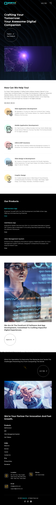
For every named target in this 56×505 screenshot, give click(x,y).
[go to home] (10, 3)
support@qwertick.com (17, 488)
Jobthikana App (10, 223)
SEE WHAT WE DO (9, 103)
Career (6, 452)
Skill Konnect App (10, 208)
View (5, 216)
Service (6, 448)
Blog (5, 458)
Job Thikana (7, 437)
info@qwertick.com (16, 486)
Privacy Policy (8, 461)
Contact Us (7, 455)
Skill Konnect (8, 428)
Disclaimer (7, 464)
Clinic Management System (14, 239)
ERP (5, 431)
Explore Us (9, 339)
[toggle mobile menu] (50, 3)
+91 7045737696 (39, 475)
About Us (6, 445)
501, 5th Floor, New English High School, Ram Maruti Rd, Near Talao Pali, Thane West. (18, 476)
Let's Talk (44, 3)
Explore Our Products (11, 35)
